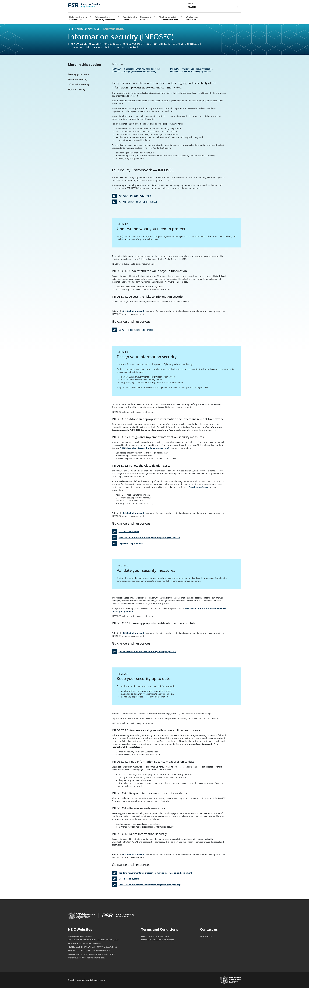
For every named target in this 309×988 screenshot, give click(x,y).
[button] (90, 17)
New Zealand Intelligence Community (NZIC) (89, 950)
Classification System (199, 487)
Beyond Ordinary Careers (80, 936)
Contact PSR (206, 936)
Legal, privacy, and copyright (155, 936)
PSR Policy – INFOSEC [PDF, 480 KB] (135, 196)
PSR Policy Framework (133, 311)
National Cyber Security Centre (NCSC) (86, 943)
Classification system (129, 531)
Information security (78, 84)
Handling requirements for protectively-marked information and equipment (155, 873)
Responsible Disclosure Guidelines (157, 940)
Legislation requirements (131, 543)
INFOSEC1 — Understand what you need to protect (136, 69)
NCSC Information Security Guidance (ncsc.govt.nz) (145, 448)
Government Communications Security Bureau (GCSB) (93, 940)
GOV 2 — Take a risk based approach (136, 329)
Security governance (78, 74)
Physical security (76, 89)
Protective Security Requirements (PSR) (86, 958)
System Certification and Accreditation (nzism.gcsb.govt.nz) (147, 651)
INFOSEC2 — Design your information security (134, 71)
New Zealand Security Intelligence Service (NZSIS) (91, 954)
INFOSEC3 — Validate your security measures (191, 69)
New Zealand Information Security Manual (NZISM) (92, 947)
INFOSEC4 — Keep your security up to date (190, 71)
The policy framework (88, 29)
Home (70, 29)
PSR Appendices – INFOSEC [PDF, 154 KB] (138, 201)
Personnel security (77, 79)
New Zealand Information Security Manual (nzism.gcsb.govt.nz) (149, 537)
